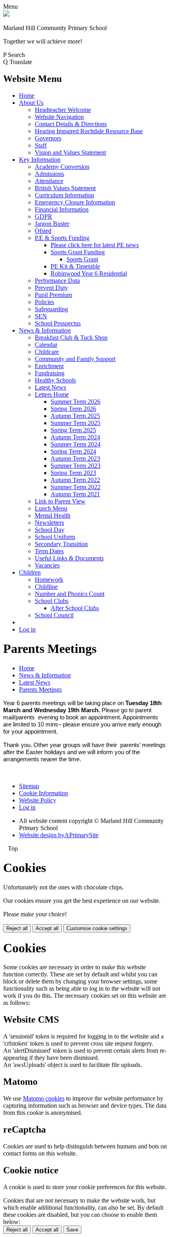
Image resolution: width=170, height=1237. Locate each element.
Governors (48, 138)
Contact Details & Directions (71, 124)
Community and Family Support (75, 359)
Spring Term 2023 (73, 472)
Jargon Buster (52, 223)
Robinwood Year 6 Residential (89, 273)
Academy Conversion (62, 166)
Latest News (50, 387)
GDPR (43, 216)
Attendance (49, 181)
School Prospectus (58, 323)
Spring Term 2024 (73, 451)
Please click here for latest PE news (95, 245)
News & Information (45, 330)
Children (30, 572)
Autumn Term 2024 (75, 437)
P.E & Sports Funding (62, 238)
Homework (49, 579)
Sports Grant (82, 259)
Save (72, 1230)
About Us (31, 102)
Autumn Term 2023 (75, 458)
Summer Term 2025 (75, 423)
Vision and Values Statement (70, 152)
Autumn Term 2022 (75, 480)
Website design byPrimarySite (58, 835)
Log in (27, 629)
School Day (49, 529)
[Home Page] (6, 14)
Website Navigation (59, 116)
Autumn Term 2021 (75, 494)
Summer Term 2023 (75, 465)
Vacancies (47, 565)
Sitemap (29, 786)
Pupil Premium (53, 294)
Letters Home (52, 394)
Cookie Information (43, 793)
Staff (41, 145)
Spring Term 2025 (73, 430)
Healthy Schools (55, 380)
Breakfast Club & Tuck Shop (71, 337)
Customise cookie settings (96, 928)
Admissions (49, 173)
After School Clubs (75, 608)
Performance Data (57, 280)
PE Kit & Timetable (75, 266)
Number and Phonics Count (69, 593)
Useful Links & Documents (69, 558)
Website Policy (37, 800)
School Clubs (51, 601)
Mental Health (52, 515)
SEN (41, 316)
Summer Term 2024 (75, 444)
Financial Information (62, 209)
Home (26, 95)
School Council (54, 615)
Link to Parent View (60, 501)
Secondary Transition (61, 544)
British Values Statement (65, 188)
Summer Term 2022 (75, 487)
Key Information (39, 159)
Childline (46, 586)
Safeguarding (51, 309)
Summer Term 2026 (75, 401)
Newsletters (49, 522)
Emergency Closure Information (75, 202)
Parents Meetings (40, 689)
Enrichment (49, 366)
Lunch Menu (51, 508)
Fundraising (49, 373)
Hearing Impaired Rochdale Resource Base (89, 131)
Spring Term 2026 (73, 408)
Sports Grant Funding (78, 252)
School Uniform (55, 536)
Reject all (17, 928)
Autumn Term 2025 (75, 415)
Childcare (47, 351)
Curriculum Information (64, 195)
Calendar (46, 344)
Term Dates (49, 551)
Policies (44, 302)
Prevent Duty (51, 287)
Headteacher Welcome (63, 109)
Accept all (47, 928)
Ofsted (43, 230)
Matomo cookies (43, 1098)
